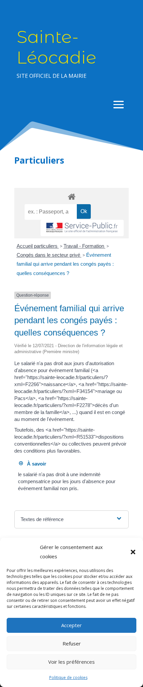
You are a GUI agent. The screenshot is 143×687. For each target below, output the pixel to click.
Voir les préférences (71, 661)
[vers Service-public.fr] (82, 228)
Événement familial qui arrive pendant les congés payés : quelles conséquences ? (65, 264)
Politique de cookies (68, 677)
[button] (133, 552)
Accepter (71, 625)
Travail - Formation (84, 246)
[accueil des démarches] (71, 196)
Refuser (72, 643)
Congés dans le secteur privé (49, 255)
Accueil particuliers (38, 246)
